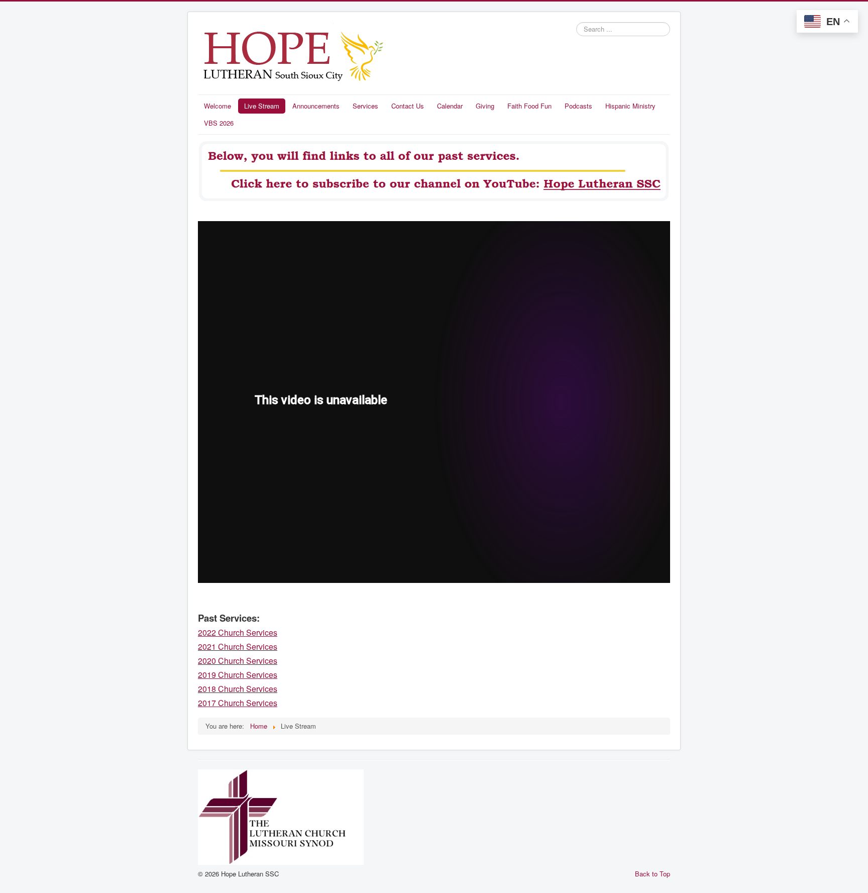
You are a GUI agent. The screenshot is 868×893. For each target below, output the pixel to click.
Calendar (450, 106)
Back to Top (652, 873)
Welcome (217, 106)
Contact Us (407, 106)
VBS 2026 (219, 123)
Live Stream (261, 106)
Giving (485, 106)
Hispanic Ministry (630, 106)
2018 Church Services (237, 688)
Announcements (316, 106)
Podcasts (578, 106)
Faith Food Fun (529, 106)
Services (365, 106)
